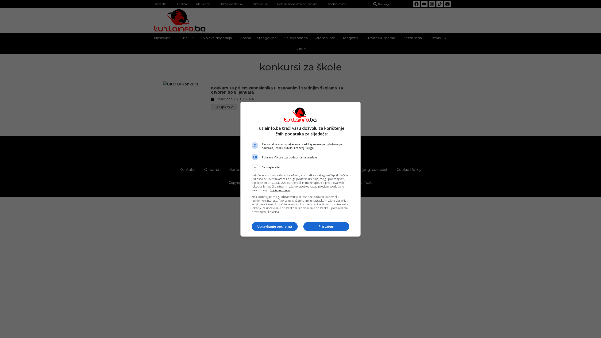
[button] (300, 167)
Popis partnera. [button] (280, 190)
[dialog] (300, 169)
